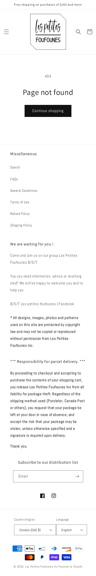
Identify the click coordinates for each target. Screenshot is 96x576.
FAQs (14, 179)
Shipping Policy (21, 225)
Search (15, 167)
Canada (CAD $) (30, 530)
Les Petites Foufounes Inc (41, 566)
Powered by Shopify (70, 566)
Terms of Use (19, 202)
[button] (6, 31)
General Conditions (23, 190)
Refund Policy (20, 213)
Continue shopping (48, 110)
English (66, 530)
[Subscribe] (77, 476)
